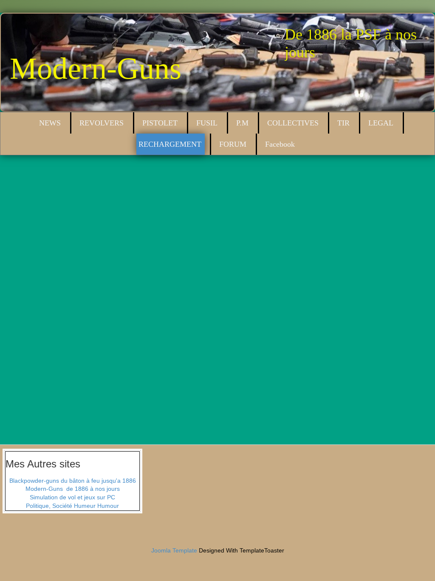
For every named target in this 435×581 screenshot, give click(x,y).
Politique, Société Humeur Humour (72, 505)
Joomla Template (174, 550)
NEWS (50, 123)
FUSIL (207, 123)
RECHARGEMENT (169, 144)
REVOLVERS (101, 123)
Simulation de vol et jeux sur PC (72, 497)
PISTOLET (160, 123)
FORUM (232, 144)
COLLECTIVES (293, 123)
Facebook (280, 144)
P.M (242, 123)
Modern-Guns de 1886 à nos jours (72, 488)
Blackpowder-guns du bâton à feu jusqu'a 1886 (72, 480)
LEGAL (380, 123)
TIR (343, 123)
